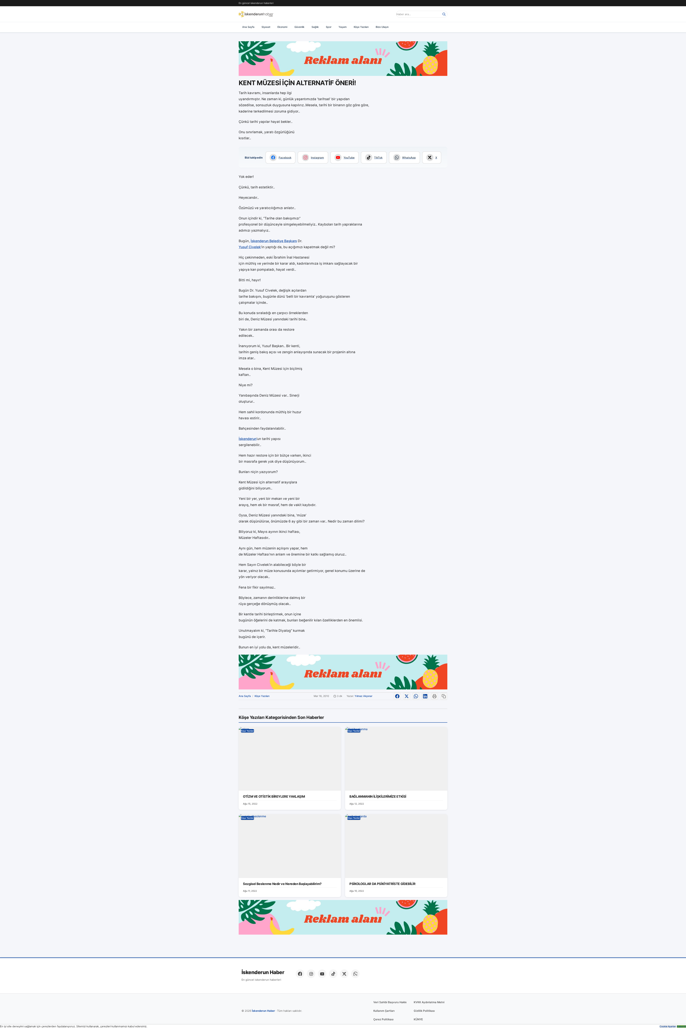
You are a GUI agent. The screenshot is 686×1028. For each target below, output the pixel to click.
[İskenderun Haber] (256, 14)
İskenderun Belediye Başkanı (274, 241)
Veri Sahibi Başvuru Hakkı (390, 1002)
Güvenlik (299, 26)
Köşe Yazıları (361, 26)
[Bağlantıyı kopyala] (443, 696)
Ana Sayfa (248, 26)
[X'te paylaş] (406, 696)
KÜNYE (418, 1019)
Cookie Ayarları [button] (668, 1026)
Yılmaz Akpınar (363, 695)
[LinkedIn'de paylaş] (425, 696)
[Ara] (444, 14)
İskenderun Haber (263, 972)
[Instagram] (311, 973)
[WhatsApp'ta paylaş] (415, 696)
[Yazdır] (434, 696)
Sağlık (315, 26)
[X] (344, 973)
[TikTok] (333, 973)
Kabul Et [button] (681, 1026)
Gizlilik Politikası (424, 1010)
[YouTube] (322, 973)
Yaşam (343, 26)
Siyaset (266, 26)
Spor (328, 26)
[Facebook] (300, 973)
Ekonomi (282, 26)
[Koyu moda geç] (390, 14)
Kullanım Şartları (384, 1010)
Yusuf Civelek (250, 247)
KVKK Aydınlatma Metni (429, 1002)
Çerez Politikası (383, 1019)
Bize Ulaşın (382, 26)
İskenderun (248, 439)
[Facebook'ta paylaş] (397, 696)
